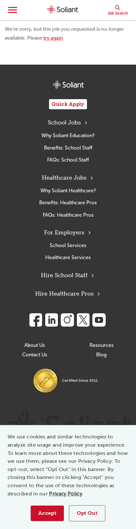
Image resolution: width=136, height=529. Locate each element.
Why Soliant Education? (68, 135)
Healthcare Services (68, 257)
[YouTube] (99, 320)
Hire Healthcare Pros (64, 293)
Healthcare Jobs (64, 177)
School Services (68, 245)
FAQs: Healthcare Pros (68, 215)
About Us (34, 345)
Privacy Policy (65, 494)
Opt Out (87, 513)
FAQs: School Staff (68, 160)
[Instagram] (67, 320)
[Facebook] (35, 320)
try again (53, 38)
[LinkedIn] (51, 320)
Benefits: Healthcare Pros (68, 203)
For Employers (64, 232)
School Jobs (64, 122)
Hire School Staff (64, 275)
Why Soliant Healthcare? (68, 191)
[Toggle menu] (13, 10)
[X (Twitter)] (83, 320)
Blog (101, 355)
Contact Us (34, 355)
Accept (47, 513)
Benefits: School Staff (68, 148)
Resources (102, 345)
